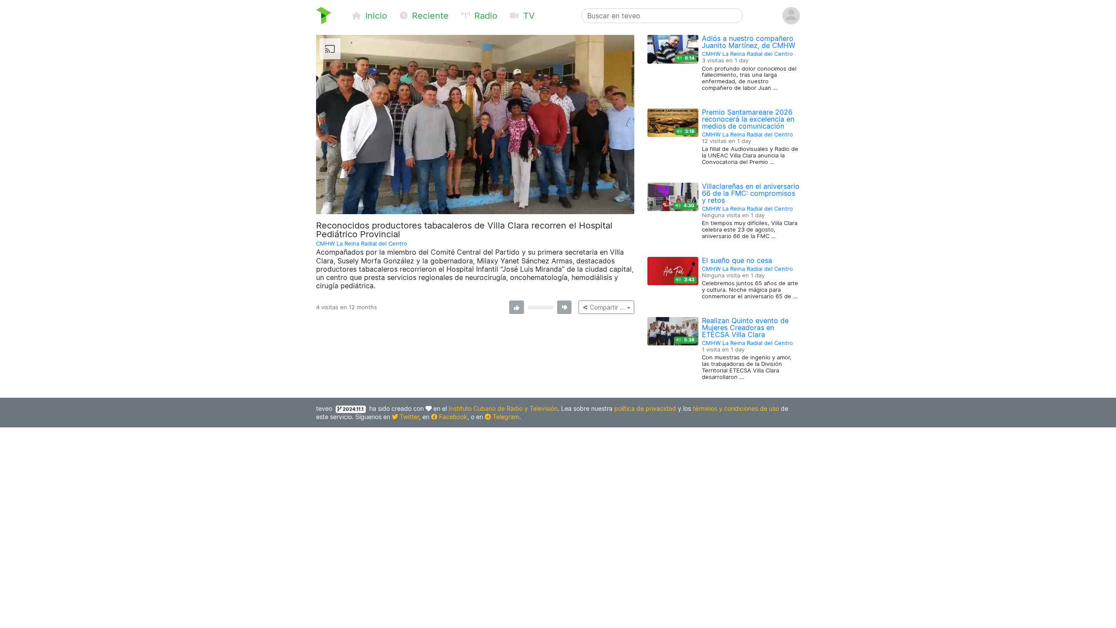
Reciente (429, 15)
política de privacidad (645, 408)
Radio (484, 15)
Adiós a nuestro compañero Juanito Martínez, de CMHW (748, 42)
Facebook (452, 416)
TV (528, 15)
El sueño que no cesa (737, 260)
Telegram (505, 416)
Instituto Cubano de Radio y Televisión (503, 408)
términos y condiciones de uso (736, 408)
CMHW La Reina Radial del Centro (361, 243)
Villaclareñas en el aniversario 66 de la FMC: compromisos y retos (751, 193)
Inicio (375, 15)
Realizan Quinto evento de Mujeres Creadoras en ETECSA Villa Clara (745, 327)
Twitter (408, 416)
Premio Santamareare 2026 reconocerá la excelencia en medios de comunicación (748, 119)
